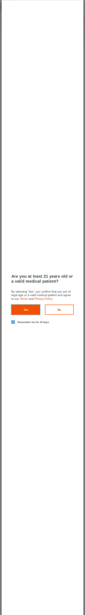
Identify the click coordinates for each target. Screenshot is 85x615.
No (59, 309)
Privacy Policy (43, 298)
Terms (24, 298)
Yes (26, 309)
